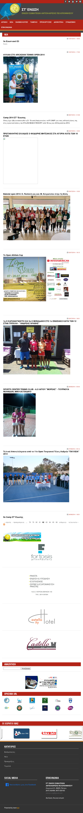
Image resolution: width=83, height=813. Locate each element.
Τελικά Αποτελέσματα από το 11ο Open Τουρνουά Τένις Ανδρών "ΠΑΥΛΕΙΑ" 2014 (41, 452)
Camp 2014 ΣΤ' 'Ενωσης (14, 117)
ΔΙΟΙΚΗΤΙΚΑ (58, 22)
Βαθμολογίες (9, 752)
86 (56, 522)
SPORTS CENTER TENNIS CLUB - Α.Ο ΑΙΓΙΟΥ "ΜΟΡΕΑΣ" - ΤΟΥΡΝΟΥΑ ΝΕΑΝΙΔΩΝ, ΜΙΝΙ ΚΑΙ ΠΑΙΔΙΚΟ (36, 390)
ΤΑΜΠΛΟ (33, 22)
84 (50, 522)
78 (30, 522)
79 (33, 522)
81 (40, 522)
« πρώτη (8, 522)
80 (36, 522)
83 (46, 522)
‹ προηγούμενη (18, 522)
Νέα (6, 756)
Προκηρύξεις (9, 761)
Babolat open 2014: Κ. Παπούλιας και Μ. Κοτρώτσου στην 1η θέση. (35, 194)
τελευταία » (73, 522)
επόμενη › (63, 522)
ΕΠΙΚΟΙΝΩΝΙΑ (6, 27)
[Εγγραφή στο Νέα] (4, 524)
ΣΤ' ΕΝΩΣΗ (30, 9)
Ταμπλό (7, 766)
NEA (11, 22)
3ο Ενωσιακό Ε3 (11, 41)
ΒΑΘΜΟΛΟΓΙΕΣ (22, 22)
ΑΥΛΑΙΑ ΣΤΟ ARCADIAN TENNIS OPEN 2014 (24, 54)
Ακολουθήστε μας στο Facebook (23, 784)
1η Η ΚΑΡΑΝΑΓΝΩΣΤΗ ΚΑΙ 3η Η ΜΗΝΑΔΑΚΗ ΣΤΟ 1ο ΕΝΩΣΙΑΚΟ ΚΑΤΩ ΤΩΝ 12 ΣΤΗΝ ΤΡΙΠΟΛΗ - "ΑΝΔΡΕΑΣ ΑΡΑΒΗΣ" (39, 322)
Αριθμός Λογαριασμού (55, 798)
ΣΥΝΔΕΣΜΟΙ (70, 22)
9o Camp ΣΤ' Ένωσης (13, 517)
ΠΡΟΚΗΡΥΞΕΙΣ (45, 22)
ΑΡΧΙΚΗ (4, 22)
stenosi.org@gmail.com (54, 793)
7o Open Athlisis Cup (13, 255)
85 (53, 522)
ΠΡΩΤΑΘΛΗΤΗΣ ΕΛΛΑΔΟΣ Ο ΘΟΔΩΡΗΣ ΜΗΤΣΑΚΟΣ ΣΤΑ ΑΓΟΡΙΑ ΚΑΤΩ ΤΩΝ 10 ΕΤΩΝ (40, 134)
